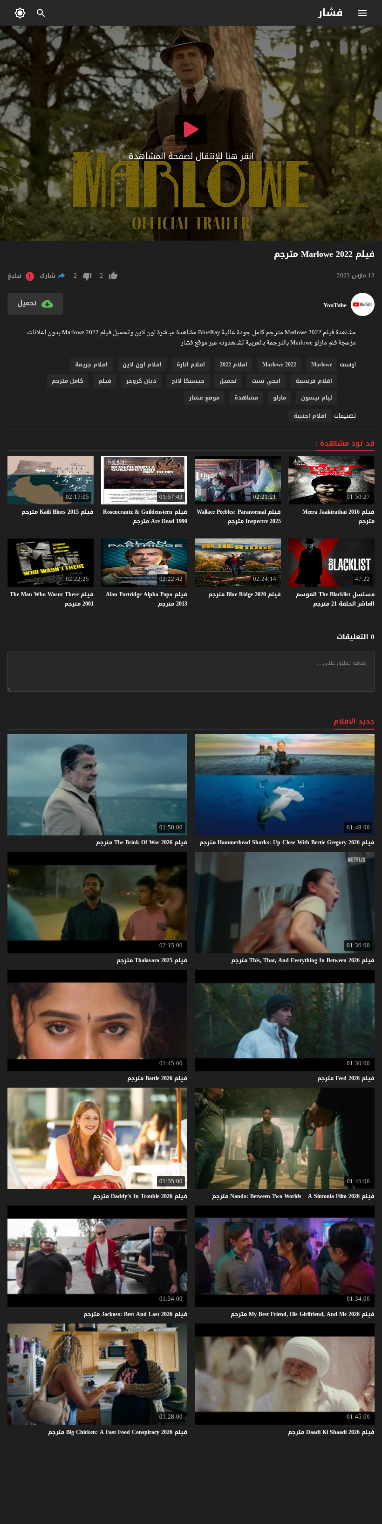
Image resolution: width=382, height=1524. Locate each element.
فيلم (104, 381)
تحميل (228, 381)
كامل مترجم (67, 381)
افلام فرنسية (313, 381)
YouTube (335, 305)
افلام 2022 (233, 364)
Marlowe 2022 (279, 364)
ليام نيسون (316, 398)
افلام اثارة (191, 364)
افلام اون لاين (142, 364)
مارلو (279, 398)
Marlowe (321, 364)
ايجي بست (266, 381)
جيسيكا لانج (188, 381)
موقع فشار (204, 398)
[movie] (363, 314)
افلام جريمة (91, 364)
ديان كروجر (141, 381)
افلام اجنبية (310, 416)
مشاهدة (246, 398)
